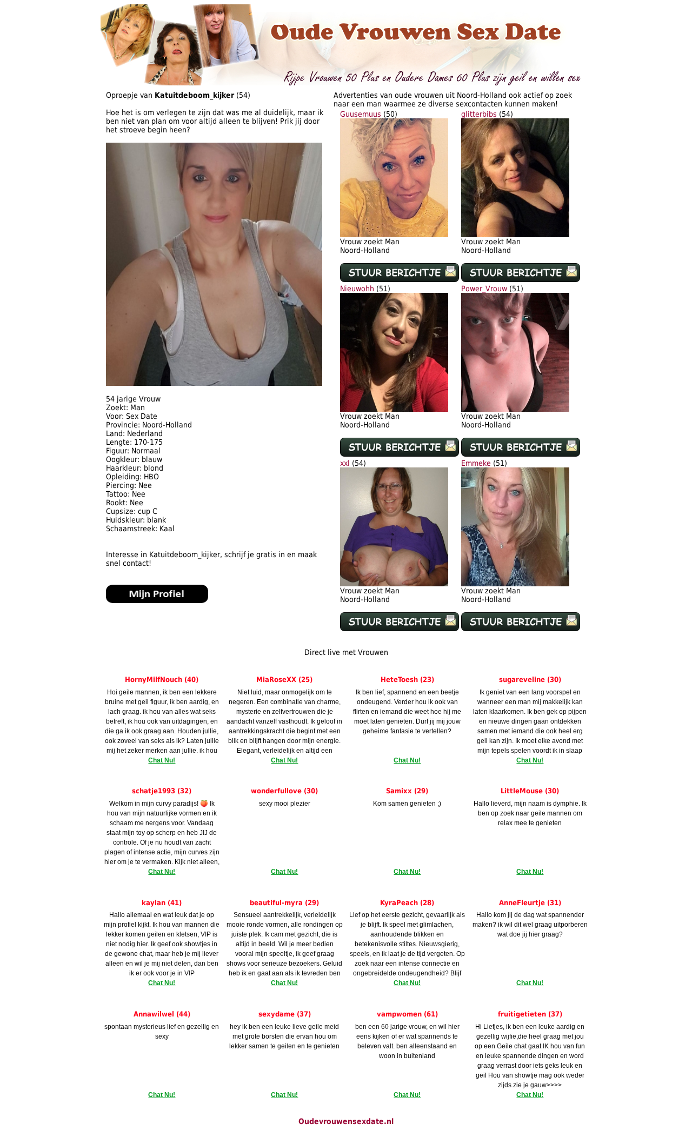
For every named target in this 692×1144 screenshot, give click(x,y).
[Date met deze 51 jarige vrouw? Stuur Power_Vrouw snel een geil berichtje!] (520, 454)
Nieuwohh (357, 288)
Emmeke (476, 463)
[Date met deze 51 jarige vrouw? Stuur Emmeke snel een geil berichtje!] (520, 628)
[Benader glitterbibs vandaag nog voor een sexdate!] (515, 234)
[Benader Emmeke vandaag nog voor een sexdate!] (515, 583)
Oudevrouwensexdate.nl (346, 1121)
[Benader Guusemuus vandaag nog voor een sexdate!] (394, 234)
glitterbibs (479, 114)
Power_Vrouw (484, 288)
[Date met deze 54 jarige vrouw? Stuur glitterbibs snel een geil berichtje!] (520, 279)
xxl (345, 463)
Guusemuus (360, 114)
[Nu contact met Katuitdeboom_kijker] (157, 600)
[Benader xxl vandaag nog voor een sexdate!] (394, 583)
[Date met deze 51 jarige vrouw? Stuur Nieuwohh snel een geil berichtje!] (399, 454)
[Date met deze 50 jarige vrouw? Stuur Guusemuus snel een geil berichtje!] (399, 279)
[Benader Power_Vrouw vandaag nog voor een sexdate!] (515, 409)
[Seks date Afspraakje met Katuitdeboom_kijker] (214, 383)
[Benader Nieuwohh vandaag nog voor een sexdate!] (394, 409)
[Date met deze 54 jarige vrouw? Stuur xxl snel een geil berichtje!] (399, 628)
